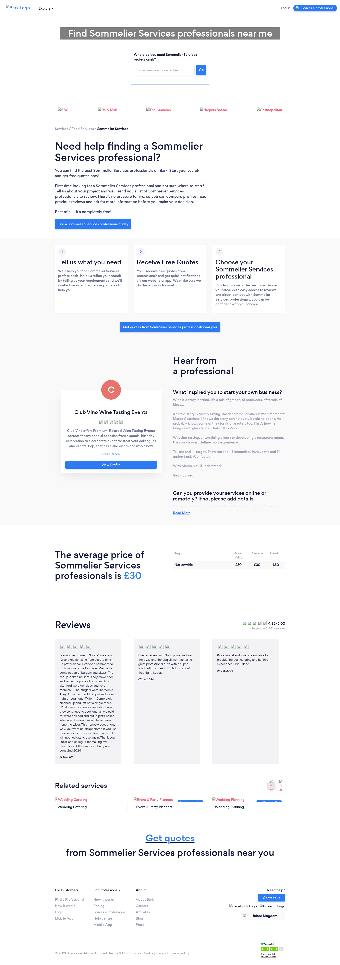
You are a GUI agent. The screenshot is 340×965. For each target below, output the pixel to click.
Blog (139, 918)
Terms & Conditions (123, 953)
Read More (181, 513)
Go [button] (201, 69)
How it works (65, 905)
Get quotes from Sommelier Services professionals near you (170, 327)
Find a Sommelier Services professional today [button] (92, 224)
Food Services (83, 128)
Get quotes (170, 838)
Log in (285, 8)
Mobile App (64, 918)
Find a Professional (69, 899)
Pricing (98, 905)
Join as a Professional (109, 912)
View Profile (111, 465)
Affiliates (143, 912)
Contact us (271, 897)
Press (140, 924)
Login (59, 912)
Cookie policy (153, 953)
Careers (142, 905)
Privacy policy (178, 953)
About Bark (145, 899)
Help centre (102, 918)
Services (61, 128)
